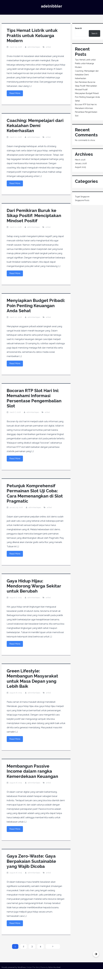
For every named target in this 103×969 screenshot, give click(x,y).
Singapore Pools (82, 200)
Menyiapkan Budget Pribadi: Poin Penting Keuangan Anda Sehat (36, 305)
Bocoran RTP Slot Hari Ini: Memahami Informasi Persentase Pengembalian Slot (34, 398)
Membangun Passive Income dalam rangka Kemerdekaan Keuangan (32, 771)
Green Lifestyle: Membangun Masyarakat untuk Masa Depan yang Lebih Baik (32, 678)
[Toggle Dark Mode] (96, 954)
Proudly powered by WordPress (14, 967)
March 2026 (80, 160)
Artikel (48, 47)
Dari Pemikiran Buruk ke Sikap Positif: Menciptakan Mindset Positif (34, 215)
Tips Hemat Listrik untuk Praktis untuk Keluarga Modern (32, 35)
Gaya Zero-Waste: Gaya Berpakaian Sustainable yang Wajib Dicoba (31, 861)
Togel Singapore (82, 197)
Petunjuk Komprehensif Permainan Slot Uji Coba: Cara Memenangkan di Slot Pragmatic (35, 493)
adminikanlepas (34, 47)
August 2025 (80, 167)
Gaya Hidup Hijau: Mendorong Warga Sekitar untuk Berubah (34, 586)
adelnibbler (51, 6)
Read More (14, 93)
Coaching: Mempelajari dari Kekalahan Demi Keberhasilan (35, 125)
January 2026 (81, 163)
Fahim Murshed (54, 967)
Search (78, 28)
